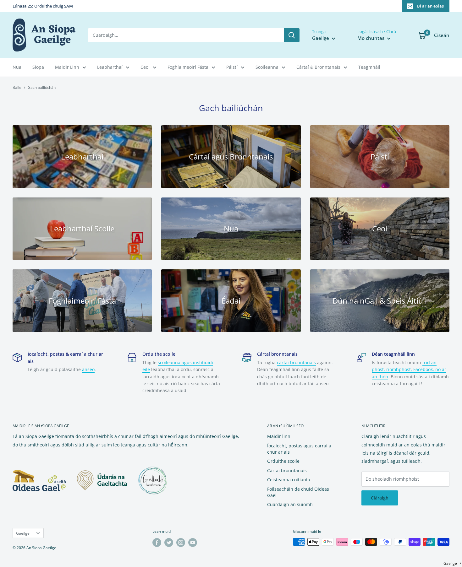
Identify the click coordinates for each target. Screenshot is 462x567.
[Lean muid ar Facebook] (156, 542)
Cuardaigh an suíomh (290, 504)
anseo (88, 369)
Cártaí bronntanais (287, 470)
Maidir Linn (67, 67)
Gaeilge (23, 533)
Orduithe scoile (283, 461)
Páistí (232, 67)
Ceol (145, 67)
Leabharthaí (110, 67)
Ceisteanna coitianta (288, 480)
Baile (17, 87)
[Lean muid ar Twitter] (168, 542)
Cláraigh (379, 498)
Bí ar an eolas (430, 6)
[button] (452, 563)
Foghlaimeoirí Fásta (188, 67)
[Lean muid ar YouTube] (192, 542)
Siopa (38, 67)
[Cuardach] (292, 35)
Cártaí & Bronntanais (318, 67)
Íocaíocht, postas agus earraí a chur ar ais (299, 449)
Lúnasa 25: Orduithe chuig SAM (43, 6)
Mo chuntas (371, 38)
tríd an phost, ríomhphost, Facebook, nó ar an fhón (409, 369)
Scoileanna (267, 67)
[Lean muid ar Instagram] (180, 542)
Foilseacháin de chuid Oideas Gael (298, 492)
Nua (17, 67)
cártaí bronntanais (296, 362)
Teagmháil (369, 67)
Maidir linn (278, 436)
